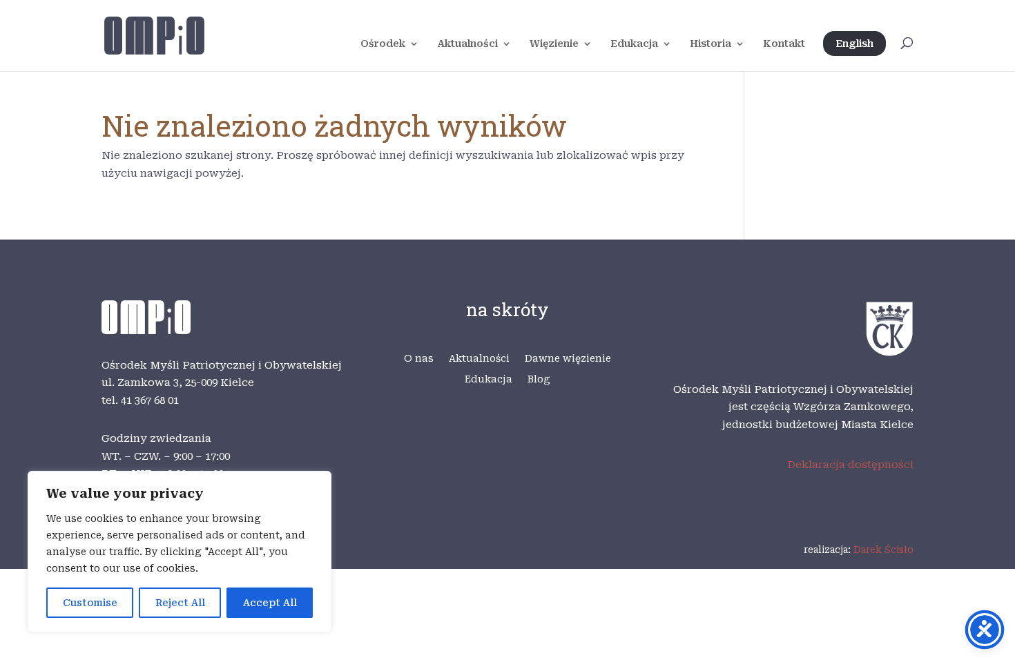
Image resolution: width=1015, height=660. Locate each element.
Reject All (180, 602)
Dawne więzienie (568, 358)
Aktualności (467, 44)
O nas (419, 358)
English (854, 43)
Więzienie (554, 44)
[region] (179, 551)
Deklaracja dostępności (850, 464)
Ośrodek (382, 44)
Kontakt (784, 44)
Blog (539, 379)
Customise (90, 602)
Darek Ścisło (883, 549)
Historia (710, 44)
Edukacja (634, 44)
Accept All (270, 602)
